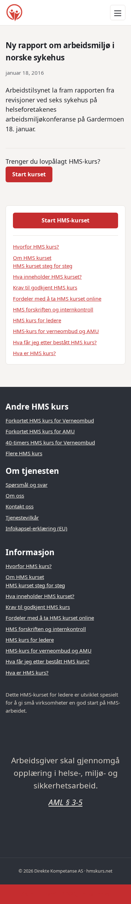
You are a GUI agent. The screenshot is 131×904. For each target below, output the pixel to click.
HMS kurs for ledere (37, 320)
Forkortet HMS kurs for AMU (40, 431)
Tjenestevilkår (22, 517)
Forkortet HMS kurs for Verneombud (50, 420)
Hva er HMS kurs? (34, 353)
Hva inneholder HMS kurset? (47, 276)
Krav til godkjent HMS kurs (45, 287)
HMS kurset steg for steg (42, 265)
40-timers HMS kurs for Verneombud (50, 442)
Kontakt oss (20, 506)
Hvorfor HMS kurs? (36, 246)
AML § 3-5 (65, 802)
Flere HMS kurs (24, 453)
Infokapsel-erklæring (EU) (36, 528)
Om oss (15, 495)
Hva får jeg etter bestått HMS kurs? (55, 342)
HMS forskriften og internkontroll (53, 309)
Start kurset (29, 174)
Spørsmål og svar (27, 484)
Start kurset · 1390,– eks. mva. (65, 894)
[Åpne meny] (117, 12)
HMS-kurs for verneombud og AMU (56, 331)
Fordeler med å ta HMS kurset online (57, 298)
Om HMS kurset (32, 257)
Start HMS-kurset (65, 220)
